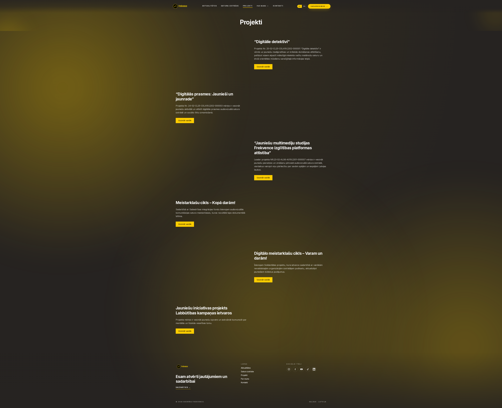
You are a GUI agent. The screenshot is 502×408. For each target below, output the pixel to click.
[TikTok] (307, 369)
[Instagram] (289, 369)
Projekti (248, 6)
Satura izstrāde (230, 6)
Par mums (261, 6)
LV (300, 6)
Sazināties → (183, 387)
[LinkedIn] (314, 369)
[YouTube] (301, 369)
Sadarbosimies (319, 6)
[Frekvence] (180, 6)
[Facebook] (295, 369)
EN (304, 6)
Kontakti (278, 6)
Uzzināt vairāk (263, 67)
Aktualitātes (209, 6)
